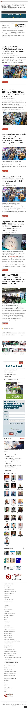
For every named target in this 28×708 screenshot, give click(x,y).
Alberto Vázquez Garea (13, 505)
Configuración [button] (13, 12)
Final (13, 334)
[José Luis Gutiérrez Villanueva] (7, 534)
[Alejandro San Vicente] (7, 518)
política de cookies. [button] (6, 9)
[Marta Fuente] (13, 534)
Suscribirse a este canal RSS (9, 328)
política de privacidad (18, 423)
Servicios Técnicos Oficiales (10, 653)
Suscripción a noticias (9, 627)
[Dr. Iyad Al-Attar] (7, 494)
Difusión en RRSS (8, 637)
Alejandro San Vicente (7, 521)
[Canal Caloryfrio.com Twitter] (9, 366)
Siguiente (8, 334)
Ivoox (5, 691)
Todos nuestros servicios (9, 629)
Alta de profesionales (8, 655)
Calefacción (6, 611)
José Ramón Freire (14, 529)
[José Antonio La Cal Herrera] (7, 478)
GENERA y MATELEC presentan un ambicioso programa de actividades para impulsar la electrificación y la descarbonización (13, 279)
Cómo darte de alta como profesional (12, 657)
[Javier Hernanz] (13, 494)
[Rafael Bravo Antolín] (20, 526)
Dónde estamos (7, 595)
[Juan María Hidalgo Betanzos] (20, 486)
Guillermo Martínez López (20, 505)
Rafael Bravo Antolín (20, 529)
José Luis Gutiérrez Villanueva (7, 537)
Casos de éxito (7, 659)
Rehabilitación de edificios (10, 673)
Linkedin (6, 684)
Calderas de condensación (10, 671)
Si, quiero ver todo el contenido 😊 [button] (13, 14)
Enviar (11, 433)
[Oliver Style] (13, 510)
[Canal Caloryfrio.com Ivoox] (21, 366)
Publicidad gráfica (8, 635)
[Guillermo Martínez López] (20, 502)
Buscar (21, 362)
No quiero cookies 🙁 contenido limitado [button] (13, 17)
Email (5, 416)
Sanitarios (6, 617)
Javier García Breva (7, 545)
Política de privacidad (9, 599)
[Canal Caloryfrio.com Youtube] (14, 366)
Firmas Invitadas (7, 587)
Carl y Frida (6, 623)
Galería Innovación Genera (10, 374)
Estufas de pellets (8, 669)
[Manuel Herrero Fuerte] (13, 478)
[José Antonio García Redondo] (7, 526)
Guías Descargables (8, 643)
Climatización (7, 667)
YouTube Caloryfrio (8, 687)
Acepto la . (16, 423)
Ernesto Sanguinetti (7, 489)
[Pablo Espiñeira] (20, 494)
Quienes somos (7, 585)
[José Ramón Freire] (13, 526)
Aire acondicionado (8, 609)
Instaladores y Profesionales (10, 651)
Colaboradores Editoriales (9, 589)
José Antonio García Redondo (7, 529)
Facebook (6, 680)
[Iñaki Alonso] (7, 510)
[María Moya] (13, 486)
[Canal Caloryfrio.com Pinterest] (19, 366)
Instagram (6, 689)
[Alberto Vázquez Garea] (13, 502)
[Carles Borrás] (20, 478)
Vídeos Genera (7, 376)
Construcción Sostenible (9, 613)
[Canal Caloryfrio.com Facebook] (7, 366)
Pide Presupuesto (8, 647)
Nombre (6, 411)
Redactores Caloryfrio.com (10, 591)
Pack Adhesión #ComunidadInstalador (12, 641)
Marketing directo (8, 633)
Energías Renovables (8, 615)
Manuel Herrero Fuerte (13, 481)
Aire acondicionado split (9, 665)
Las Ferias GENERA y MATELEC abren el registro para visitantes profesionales (13, 49)
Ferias (5, 619)
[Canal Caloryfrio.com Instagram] (16, 366)
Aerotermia (6, 664)
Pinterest (6, 685)
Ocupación (6, 419)
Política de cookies (8, 601)
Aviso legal (6, 597)
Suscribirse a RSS (8, 603)
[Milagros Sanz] (7, 502)
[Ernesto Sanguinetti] (7, 486)
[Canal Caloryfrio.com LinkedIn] (12, 366)
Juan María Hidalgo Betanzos (20, 489)
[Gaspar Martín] (13, 518)
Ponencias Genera (8, 372)
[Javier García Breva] (7, 542)
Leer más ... (4, 81)
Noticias (5, 607)
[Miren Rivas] (20, 518)
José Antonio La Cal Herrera (6, 481)
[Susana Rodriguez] (20, 510)
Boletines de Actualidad (9, 639)
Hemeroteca (6, 621)
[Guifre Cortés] (20, 534)
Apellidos (6, 414)
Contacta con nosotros (9, 593)
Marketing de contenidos (9, 631)
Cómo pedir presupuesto (9, 649)
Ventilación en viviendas (9, 675)
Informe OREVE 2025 (13, 256)
